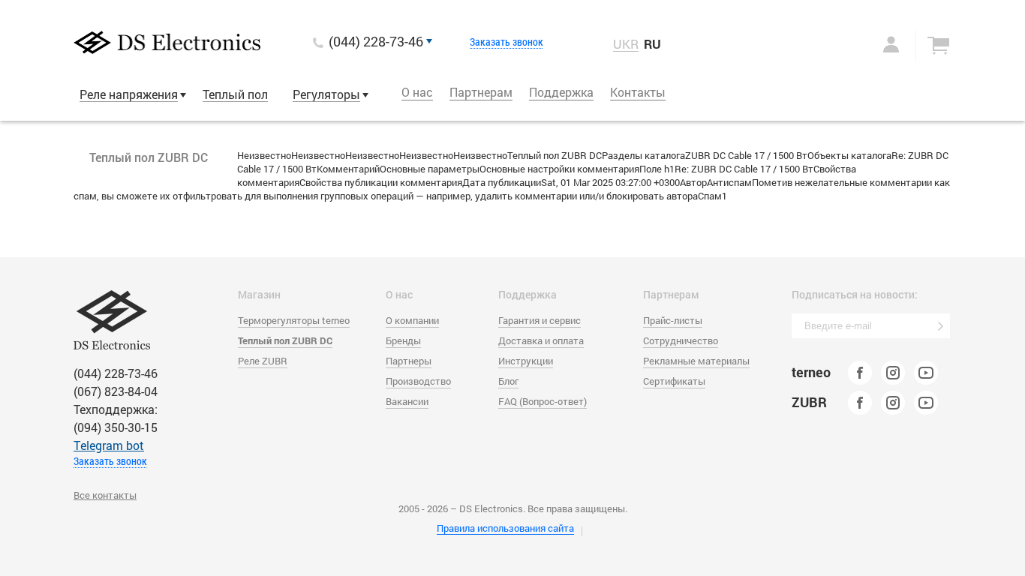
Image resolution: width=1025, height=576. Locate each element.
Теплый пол (235, 94)
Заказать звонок (506, 42)
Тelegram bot (109, 445)
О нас (417, 92)
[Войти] (875, 44)
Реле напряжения (129, 94)
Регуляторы (326, 94)
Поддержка (561, 92)
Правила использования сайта (505, 528)
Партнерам (480, 92)
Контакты (638, 92)
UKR (626, 44)
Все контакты (105, 495)
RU (652, 44)
